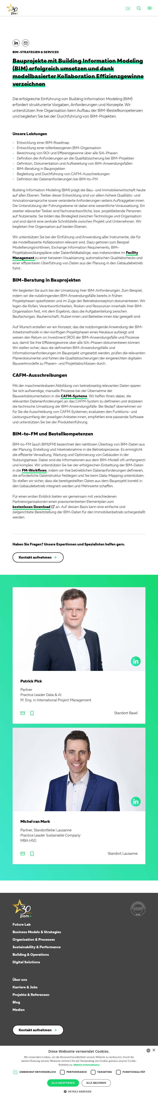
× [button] (153, 1050)
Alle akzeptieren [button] (63, 1082)
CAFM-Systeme (74, 396)
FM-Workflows (34, 470)
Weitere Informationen (86, 1065)
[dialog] (79, 1072)
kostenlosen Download (31, 507)
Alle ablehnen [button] (96, 1082)
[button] (127, 9)
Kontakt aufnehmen (35, 557)
